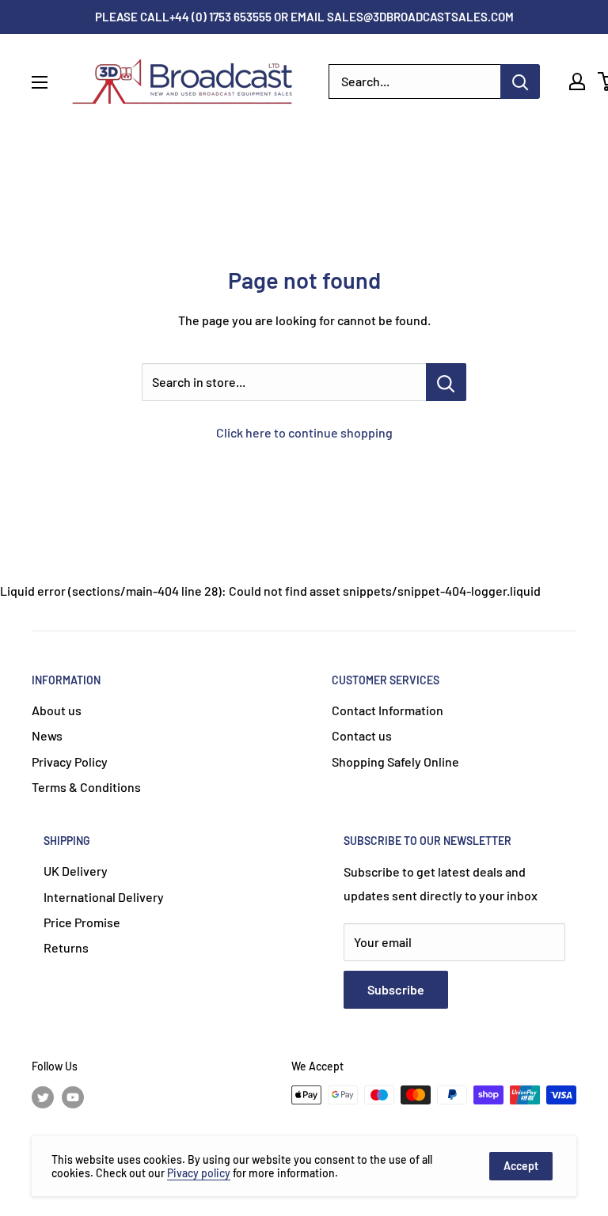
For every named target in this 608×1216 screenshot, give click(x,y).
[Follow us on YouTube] (73, 1096)
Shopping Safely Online (395, 761)
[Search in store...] (446, 382)
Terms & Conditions (86, 786)
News (47, 735)
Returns (66, 947)
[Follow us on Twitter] (43, 1096)
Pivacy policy (198, 1173)
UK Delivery (76, 870)
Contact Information (387, 710)
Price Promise (82, 922)
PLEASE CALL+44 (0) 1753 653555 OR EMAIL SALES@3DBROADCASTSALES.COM (304, 16)
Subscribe (395, 989)
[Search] (520, 81)
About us (57, 710)
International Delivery (104, 896)
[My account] (577, 81)
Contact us (362, 735)
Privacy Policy (70, 761)
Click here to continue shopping (304, 432)
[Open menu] (40, 82)
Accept (521, 1165)
